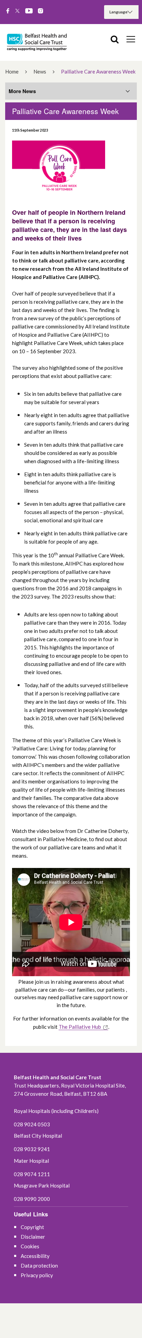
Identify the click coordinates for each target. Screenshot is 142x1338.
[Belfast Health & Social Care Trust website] (37, 42)
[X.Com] (17, 11)
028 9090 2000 (32, 1199)
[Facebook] (7, 11)
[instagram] (40, 11)
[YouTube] (29, 11)
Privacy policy (37, 1275)
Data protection (39, 1265)
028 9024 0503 (32, 1124)
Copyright (32, 1227)
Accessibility (35, 1256)
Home (12, 71)
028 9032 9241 (32, 1149)
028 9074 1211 (32, 1174)
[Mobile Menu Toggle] (130, 39)
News (39, 71)
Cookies (30, 1246)
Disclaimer (33, 1237)
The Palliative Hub (80, 1027)
